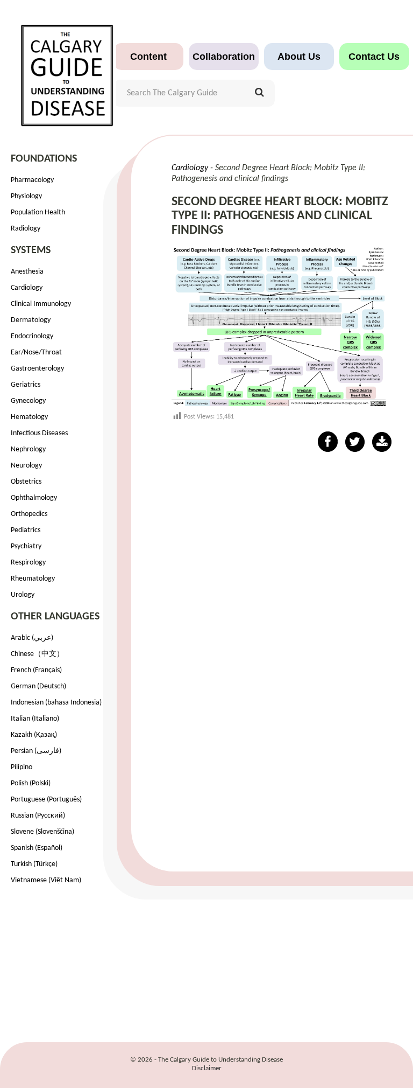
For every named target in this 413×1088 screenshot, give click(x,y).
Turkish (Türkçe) (34, 864)
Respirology (28, 563)
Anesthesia (27, 272)
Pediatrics (25, 530)
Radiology (25, 229)
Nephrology (28, 449)
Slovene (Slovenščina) (42, 832)
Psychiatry (26, 546)
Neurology (26, 466)
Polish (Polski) (31, 783)
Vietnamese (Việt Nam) (46, 880)
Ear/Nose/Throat (36, 352)
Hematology (29, 417)
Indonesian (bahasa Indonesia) (56, 703)
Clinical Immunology (41, 304)
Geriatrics (25, 385)
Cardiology (26, 288)
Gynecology (28, 401)
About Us (299, 56)
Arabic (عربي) (32, 638)
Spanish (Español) (36, 848)
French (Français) (36, 670)
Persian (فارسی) (36, 751)
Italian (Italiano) (35, 719)
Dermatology (31, 320)
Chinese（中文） (37, 654)
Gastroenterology (37, 369)
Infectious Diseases (39, 433)
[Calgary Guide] (67, 70)
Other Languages (55, 616)
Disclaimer (207, 1068)
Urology (22, 595)
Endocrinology (32, 336)
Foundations (44, 159)
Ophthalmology (34, 498)
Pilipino (21, 767)
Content (148, 56)
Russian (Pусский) (38, 816)
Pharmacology (32, 180)
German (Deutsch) (38, 686)
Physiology (26, 196)
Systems (31, 250)
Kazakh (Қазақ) (34, 735)
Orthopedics (29, 514)
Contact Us (374, 56)
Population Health (38, 212)
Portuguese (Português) (46, 800)
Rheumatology (33, 579)
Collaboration (224, 56)
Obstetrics (26, 482)
